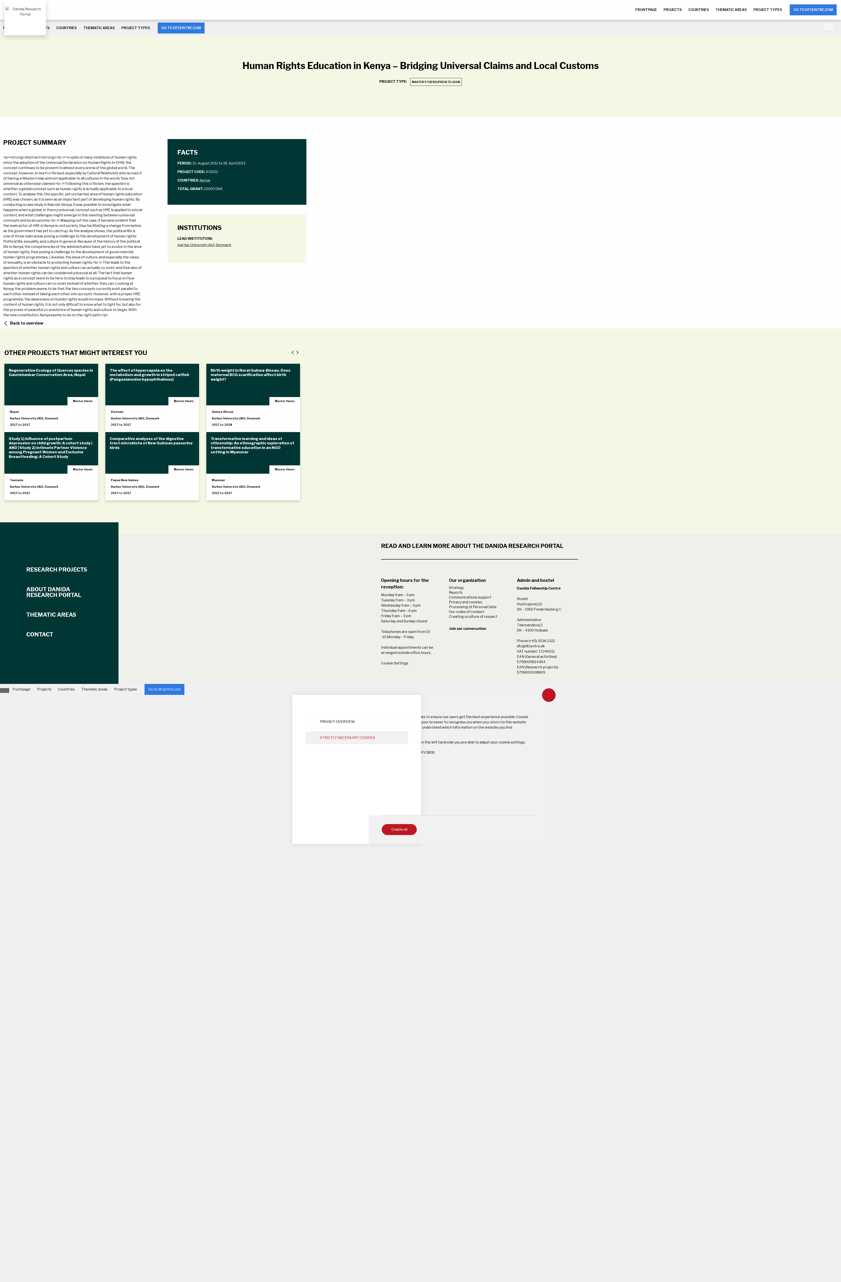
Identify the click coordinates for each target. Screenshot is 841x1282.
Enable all (399, 829)
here (430, 752)
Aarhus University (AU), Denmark (204, 245)
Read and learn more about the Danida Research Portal (472, 546)
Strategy (456, 588)
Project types (767, 10)
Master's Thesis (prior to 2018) (436, 82)
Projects (673, 10)
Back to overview (26, 323)
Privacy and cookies (465, 602)
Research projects (56, 569)
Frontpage (646, 10)
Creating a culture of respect (473, 617)
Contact (39, 634)
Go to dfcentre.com (813, 10)
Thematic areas (731, 10)
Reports (456, 592)
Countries (698, 10)
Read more (23, 425)
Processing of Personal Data (472, 607)
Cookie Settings (394, 663)
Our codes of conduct (466, 612)
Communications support (470, 597)
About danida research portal (53, 592)
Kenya (205, 180)
